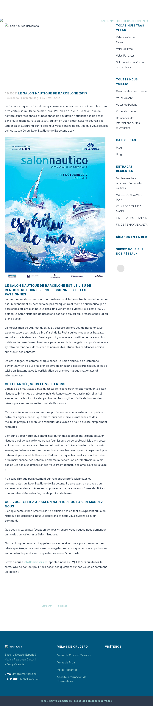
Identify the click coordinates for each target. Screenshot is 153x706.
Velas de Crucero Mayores (74, 655)
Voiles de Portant (126, 104)
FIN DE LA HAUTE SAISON (131, 217)
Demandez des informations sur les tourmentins (128, 123)
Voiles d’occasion (127, 111)
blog (119, 147)
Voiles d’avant (124, 97)
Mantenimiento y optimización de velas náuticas (129, 183)
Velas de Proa (124, 48)
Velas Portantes (125, 55)
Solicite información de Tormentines (72, 679)
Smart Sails (53, 97)
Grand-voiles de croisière (131, 91)
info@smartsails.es (35, 562)
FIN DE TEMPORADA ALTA (131, 224)
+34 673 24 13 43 (28, 678)
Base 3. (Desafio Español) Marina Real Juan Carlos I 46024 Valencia (20, 659)
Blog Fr (36, 97)
